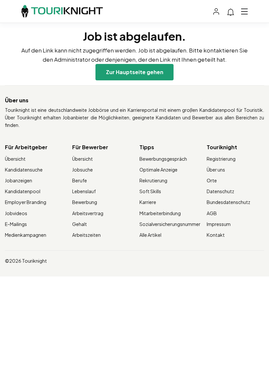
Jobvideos (16, 213)
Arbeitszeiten (86, 235)
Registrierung (221, 159)
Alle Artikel (150, 235)
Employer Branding (25, 202)
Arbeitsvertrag (87, 213)
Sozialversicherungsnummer (169, 224)
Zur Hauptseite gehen (134, 72)
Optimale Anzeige (158, 170)
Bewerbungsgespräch (163, 159)
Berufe (79, 180)
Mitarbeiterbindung (160, 213)
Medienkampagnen (25, 235)
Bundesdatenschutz (228, 202)
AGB (212, 213)
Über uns (216, 170)
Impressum (219, 224)
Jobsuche (82, 170)
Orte (212, 180)
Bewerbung (84, 202)
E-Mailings (16, 224)
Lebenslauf (84, 191)
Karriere (147, 202)
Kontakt (216, 235)
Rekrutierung (153, 180)
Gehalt (79, 224)
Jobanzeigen (18, 180)
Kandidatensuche (24, 170)
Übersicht (15, 159)
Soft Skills (150, 191)
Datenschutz (220, 191)
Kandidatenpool (22, 191)
